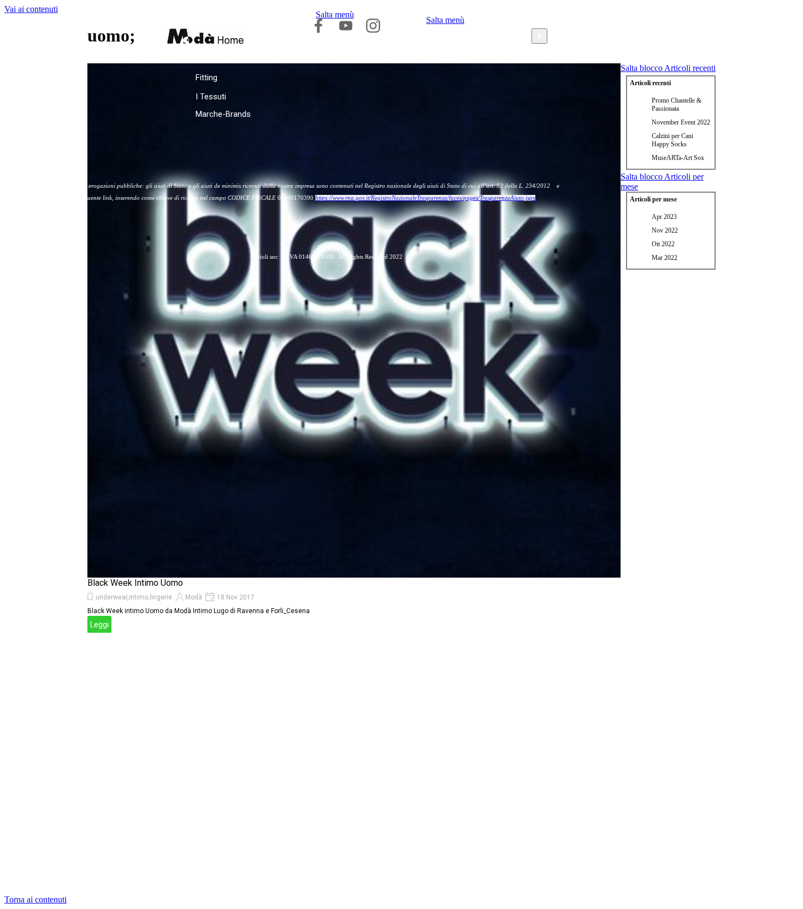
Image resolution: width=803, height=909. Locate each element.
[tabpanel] (326, 256)
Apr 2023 (664, 217)
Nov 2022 (665, 230)
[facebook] (318, 25)
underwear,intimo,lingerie (134, 597)
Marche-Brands (223, 114)
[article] (354, 348)
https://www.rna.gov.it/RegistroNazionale (366, 198)
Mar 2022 (664, 258)
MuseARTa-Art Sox (678, 158)
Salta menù (335, 14)
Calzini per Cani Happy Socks (672, 140)
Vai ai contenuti (31, 9)
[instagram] (373, 25)
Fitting (206, 77)
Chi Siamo (28, 77)
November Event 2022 (681, 122)
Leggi (99, 624)
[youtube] (346, 25)
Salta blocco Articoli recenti (668, 68)
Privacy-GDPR (34, 114)
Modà (193, 597)
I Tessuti (211, 97)
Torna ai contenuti (35, 899)
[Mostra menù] (621, 32)
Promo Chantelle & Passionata (676, 104)
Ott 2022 (663, 244)
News (20, 97)
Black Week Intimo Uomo (135, 583)
